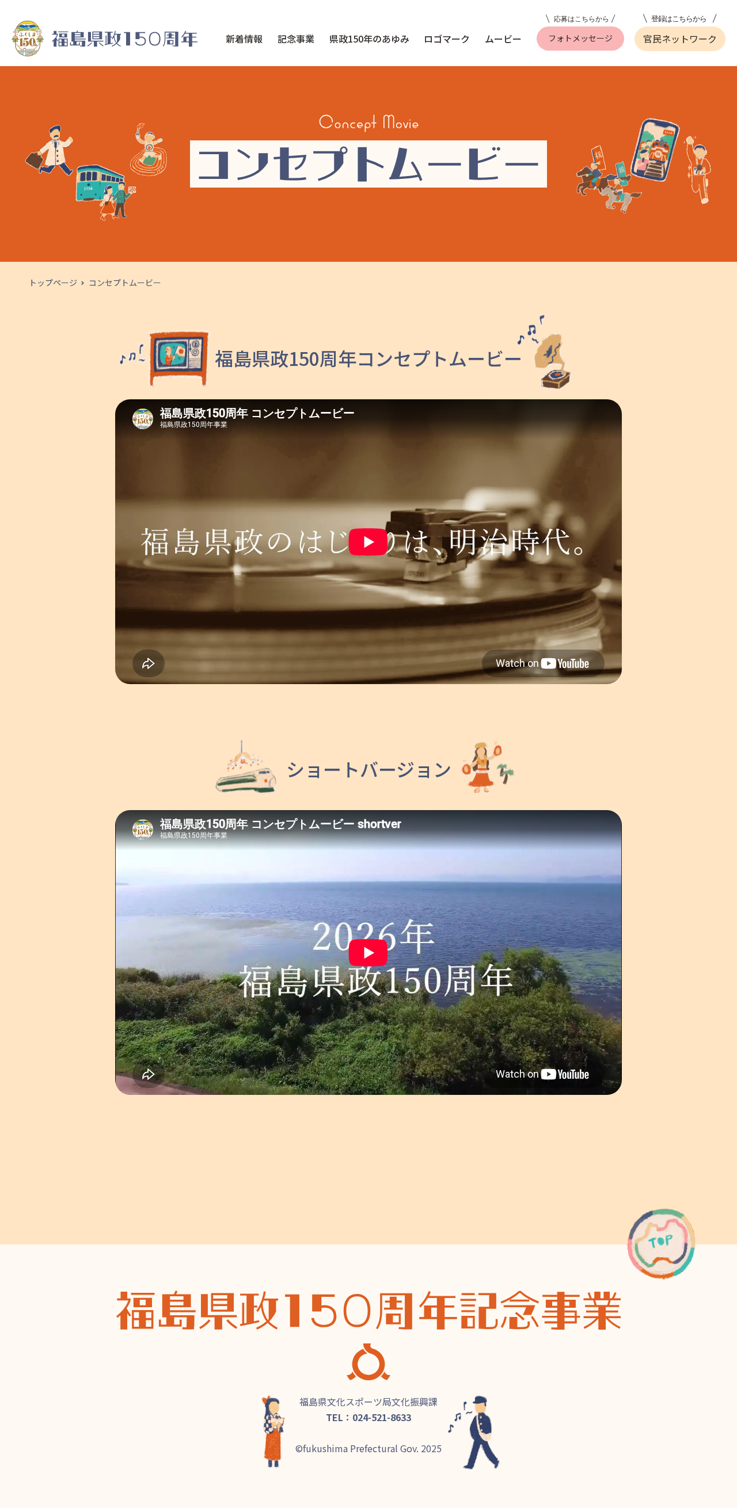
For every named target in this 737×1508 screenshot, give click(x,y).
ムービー (503, 38)
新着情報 (244, 38)
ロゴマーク (447, 38)
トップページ (53, 282)
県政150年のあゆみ (369, 38)
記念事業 (296, 38)
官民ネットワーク (680, 38)
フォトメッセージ (580, 38)
